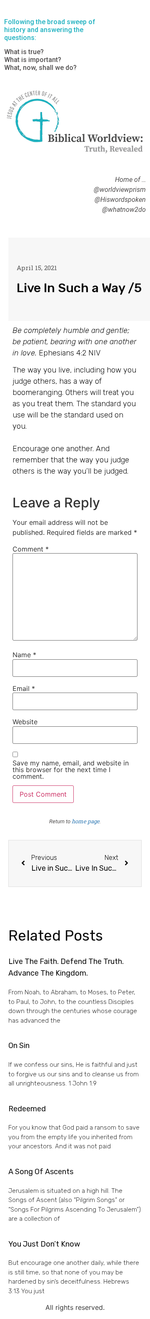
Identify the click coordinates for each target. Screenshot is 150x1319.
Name (24, 654)
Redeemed (27, 1108)
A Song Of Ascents (40, 1171)
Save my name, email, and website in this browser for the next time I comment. (70, 770)
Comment (30, 549)
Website (25, 721)
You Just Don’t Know (44, 1244)
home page (86, 821)
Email (23, 688)
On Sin (19, 1045)
